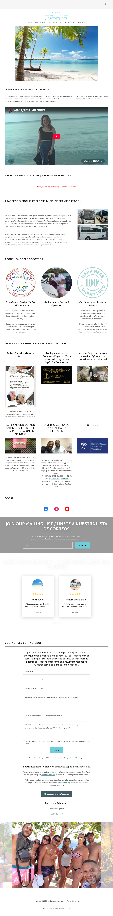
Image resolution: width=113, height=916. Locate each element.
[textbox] (48, 545)
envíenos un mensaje (63, 782)
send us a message (48, 775)
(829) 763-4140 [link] (57, 814)
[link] (56, 16)
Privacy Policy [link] (64, 758)
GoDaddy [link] (55, 909)
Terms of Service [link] (75, 758)
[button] (106, 4)
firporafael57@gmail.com (58, 478)
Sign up (83, 545)
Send (56, 750)
